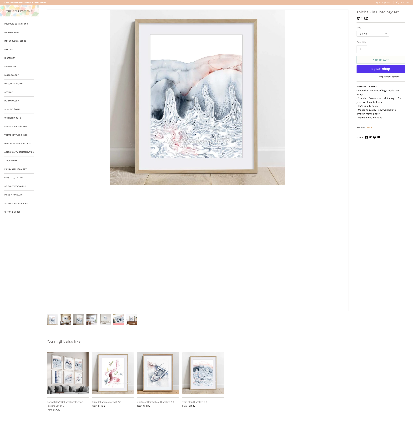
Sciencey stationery (15, 186)
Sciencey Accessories (16, 203)
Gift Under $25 (12, 212)
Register (386, 2)
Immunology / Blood (15, 41)
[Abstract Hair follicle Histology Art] (158, 373)
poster (370, 127)
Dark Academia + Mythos (17, 143)
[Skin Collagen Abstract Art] (113, 373)
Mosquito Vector (13, 83)
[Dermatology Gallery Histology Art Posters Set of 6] (68, 373)
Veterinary (10, 66)
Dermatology (11, 101)
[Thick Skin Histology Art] (197, 97)
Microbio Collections (16, 24)
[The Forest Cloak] (19, 10)
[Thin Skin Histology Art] (203, 373)
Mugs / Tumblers (13, 195)
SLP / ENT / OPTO (12, 109)
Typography (10, 160)
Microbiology (11, 32)
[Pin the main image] (374, 137)
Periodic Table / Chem (15, 126)
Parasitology (11, 75)
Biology (8, 49)
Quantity (361, 42)
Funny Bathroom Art (15, 169)
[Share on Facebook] (366, 137)
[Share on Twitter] (370, 137)
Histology (9, 58)
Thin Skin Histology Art (194, 401)
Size (359, 27)
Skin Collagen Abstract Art (106, 401)
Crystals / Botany (13, 177)
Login (377, 2)
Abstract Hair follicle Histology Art (155, 401)
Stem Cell (9, 92)
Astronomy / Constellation (19, 152)
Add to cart (381, 60)
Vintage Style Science (15, 135)
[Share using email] (378, 137)
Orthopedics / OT (13, 118)
